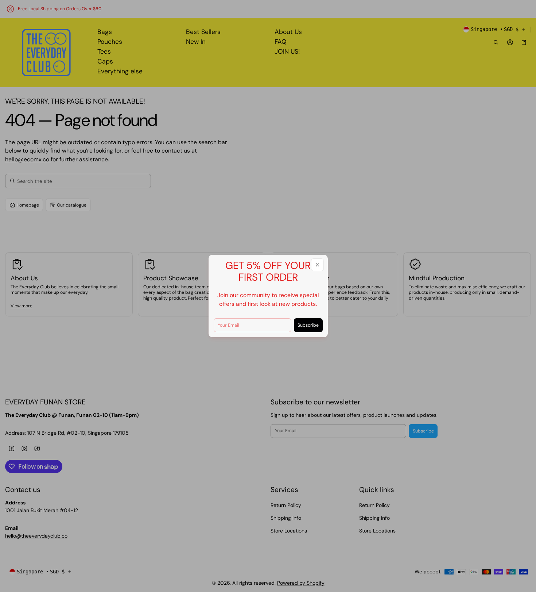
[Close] (317, 264)
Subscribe (308, 325)
